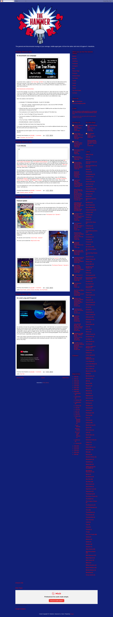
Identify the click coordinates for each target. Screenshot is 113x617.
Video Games (89, 549)
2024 (75, 376)
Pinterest (74, 73)
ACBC (41, 81)
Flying (87, 297)
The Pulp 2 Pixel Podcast (78, 214)
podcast (26, 192)
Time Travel (89, 519)
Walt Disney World (90, 551)
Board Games (89, 205)
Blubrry (74, 56)
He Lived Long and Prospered (26, 298)
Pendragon (89, 412)
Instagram (75, 66)
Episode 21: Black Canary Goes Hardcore (78, 303)
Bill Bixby (88, 202)
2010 (75, 454)
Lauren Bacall (89, 355)
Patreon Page (75, 70)
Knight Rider (89, 350)
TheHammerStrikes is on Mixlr (21, 605)
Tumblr (74, 80)
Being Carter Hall (78, 250)
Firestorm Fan (77, 232)
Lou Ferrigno (89, 366)
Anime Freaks (23, 289)
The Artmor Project (91, 496)
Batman (88, 196)
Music (87, 388)
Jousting (88, 344)
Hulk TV (88, 329)
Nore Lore (88, 398)
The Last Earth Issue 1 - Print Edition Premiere (79, 217)
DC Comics (89, 246)
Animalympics (89, 174)
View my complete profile (79, 103)
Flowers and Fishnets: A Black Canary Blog (78, 299)
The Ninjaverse (78, 309)
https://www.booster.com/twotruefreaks (25, 88)
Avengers (88, 193)
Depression (89, 256)
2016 (75, 389)
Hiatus (75, 285)
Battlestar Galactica (91, 198)
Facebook (75, 63)
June (76, 409)
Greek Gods (89, 312)
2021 (75, 378)
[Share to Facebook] (51, 135)
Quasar (32, 289)
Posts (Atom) (46, 382)
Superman (88, 491)
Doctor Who (89, 264)
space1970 (77, 265)
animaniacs (89, 176)
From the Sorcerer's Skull (78, 142)
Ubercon (88, 539)
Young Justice (89, 575)
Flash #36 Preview (78, 158)
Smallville (88, 461)
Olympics (88, 405)
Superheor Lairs (90, 489)
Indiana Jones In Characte (23, 180)
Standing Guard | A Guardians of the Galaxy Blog (79, 259)
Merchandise (89, 376)
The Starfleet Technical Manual (40, 161)
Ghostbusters (89, 304)
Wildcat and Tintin (78, 137)
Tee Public (75, 78)
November (78, 396)
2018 (75, 385)
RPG (87, 452)
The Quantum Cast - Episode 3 (53, 214)
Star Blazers (89, 476)
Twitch (74, 85)
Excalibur (88, 281)
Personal (88, 415)
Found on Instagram (79, 261)
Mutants (88, 390)
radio (87, 432)
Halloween (88, 317)
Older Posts (65, 377)
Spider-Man (89, 464)
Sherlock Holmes (90, 457)
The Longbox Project (91, 501)
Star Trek (22, 374)
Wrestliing (88, 572)
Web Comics (89, 560)
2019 (75, 383)
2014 (75, 446)
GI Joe (87, 307)
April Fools (89, 184)
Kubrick (88, 352)
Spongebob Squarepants (89, 471)
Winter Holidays (90, 567)
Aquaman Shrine (90, 188)
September (78, 402)
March (77, 416)
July (76, 407)
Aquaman (88, 186)
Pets (87, 417)
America (88, 171)
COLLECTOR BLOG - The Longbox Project (78, 325)
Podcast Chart (76, 75)
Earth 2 (88, 272)
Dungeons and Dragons (90, 267)
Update (88, 541)
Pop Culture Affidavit (77, 180)
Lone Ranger (89, 361)
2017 (75, 387)
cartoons (88, 212)
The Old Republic (90, 507)
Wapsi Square (89, 557)
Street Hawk (89, 486)
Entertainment (89, 275)
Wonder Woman (90, 570)
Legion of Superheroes (89, 358)
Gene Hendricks (78, 101)
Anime (87, 179)
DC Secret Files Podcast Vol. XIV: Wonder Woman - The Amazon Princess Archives (78, 196)
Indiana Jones (89, 334)
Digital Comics (89, 259)
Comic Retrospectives (91, 230)
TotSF (87, 522)
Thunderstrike (89, 517)
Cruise (87, 244)
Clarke (87, 219)
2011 (75, 452)
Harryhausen (89, 319)
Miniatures (88, 378)
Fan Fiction (89, 283)
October (77, 400)
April (76, 414)
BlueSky (74, 58)
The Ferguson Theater (77, 224)
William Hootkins (90, 565)
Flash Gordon (89, 295)
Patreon (88, 410)
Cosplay (88, 239)
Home (43, 377)
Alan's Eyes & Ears (79, 149)
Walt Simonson (90, 555)
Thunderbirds (89, 512)
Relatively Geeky (90, 439)
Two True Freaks (35, 81)
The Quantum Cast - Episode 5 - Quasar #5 (92, 143)
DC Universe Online (91, 249)
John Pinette (89, 341)
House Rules (89, 324)
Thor (87, 509)
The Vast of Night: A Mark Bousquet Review (78, 227)
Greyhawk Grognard (76, 172)
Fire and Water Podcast (89, 287)
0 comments (38, 135)
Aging (87, 169)
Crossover (88, 241)
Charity (88, 217)
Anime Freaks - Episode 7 (37, 237)
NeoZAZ (25, 178)
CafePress (75, 61)
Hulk (87, 326)
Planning (88, 420)
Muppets (88, 385)
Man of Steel (89, 368)
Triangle (88, 529)
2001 (87, 156)
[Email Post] (44, 135)
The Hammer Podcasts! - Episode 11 (60, 265)
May (76, 412)
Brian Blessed (89, 207)
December (78, 393)
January (77, 443)
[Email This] (46, 135)
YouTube (74, 93)
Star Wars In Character (61, 178)
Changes (88, 214)
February (77, 439)
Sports (87, 474)
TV (86, 532)
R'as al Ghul (89, 430)
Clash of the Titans (91, 222)
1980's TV (88, 154)
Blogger (72, 614)
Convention (22, 137)
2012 (75, 450)
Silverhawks (89, 459)
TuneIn (74, 83)
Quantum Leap (90, 425)
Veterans (88, 546)
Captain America (91, 136)
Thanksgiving (89, 493)
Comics (88, 234)
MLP (87, 381)
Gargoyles (88, 299)
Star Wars (31, 192)
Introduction (89, 336)
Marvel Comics (90, 371)
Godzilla (88, 309)
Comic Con (89, 228)
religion (88, 442)
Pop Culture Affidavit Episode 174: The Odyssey (78, 184)
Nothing (88, 403)
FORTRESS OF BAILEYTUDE (78, 203)
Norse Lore (89, 400)
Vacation (88, 544)
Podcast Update (22, 201)
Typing (87, 536)
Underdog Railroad (76, 316)
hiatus (87, 322)
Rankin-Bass (89, 434)
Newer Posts (20, 377)
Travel (87, 527)
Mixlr (73, 68)
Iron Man (88, 339)
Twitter (74, 88)
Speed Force (77, 156)
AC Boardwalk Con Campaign (26, 55)
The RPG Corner (78, 343)
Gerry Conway (89, 302)
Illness (87, 331)
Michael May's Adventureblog (78, 163)
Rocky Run (89, 449)
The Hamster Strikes (90, 134)
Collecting (88, 225)
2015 (75, 391)
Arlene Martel (89, 191)
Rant (87, 437)
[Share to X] (49, 135)
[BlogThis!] (48, 135)
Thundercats (89, 514)
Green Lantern (89, 314)
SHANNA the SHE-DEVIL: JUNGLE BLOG (78, 335)
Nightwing (88, 395)
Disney (87, 261)
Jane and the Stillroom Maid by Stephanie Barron (78, 166)
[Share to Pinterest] (52, 135)
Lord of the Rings (90, 363)
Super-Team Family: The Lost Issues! (78, 135)
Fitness (88, 292)
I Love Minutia (21, 146)
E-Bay (87, 270)
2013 (75, 448)
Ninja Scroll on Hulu (35, 240)
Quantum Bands (91, 140)
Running (88, 454)
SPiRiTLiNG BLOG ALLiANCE (90, 467)
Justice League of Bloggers (90, 347)
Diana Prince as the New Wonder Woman (78, 191)
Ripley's (88, 444)
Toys (87, 524)
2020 (75, 381)
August (77, 405)
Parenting (88, 407)
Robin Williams (90, 447)
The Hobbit (89, 498)
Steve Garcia (89, 484)
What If (88, 562)
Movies (88, 383)
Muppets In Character (37, 180)
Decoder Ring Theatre (91, 253)
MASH (87, 373)
